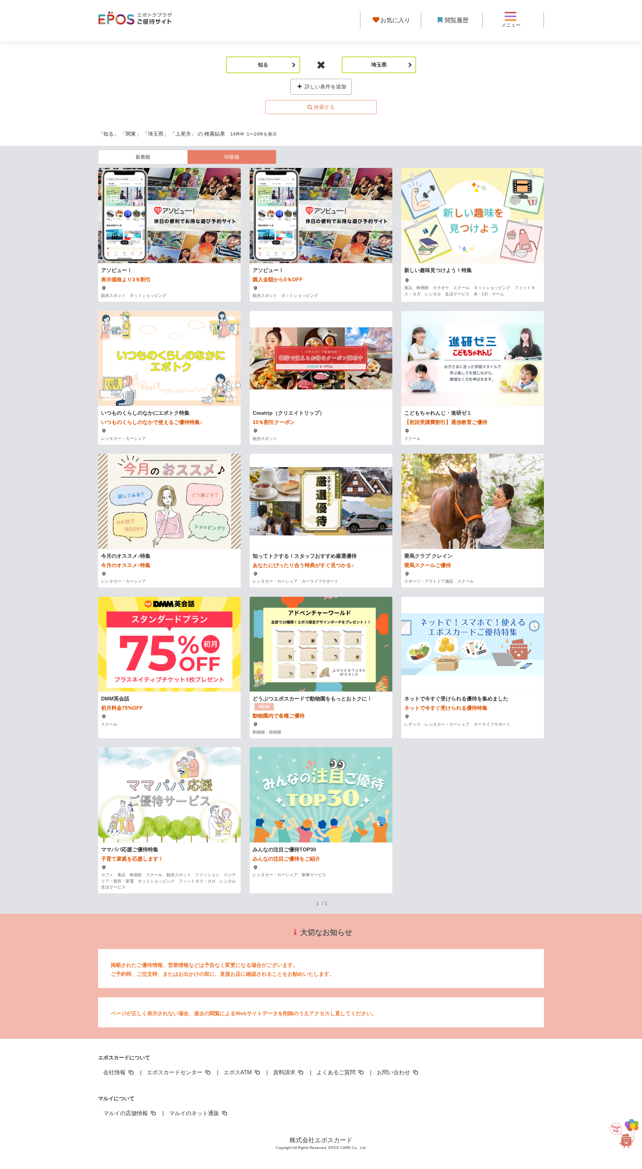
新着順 (143, 157)
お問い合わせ (394, 1072)
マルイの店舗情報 (126, 1113)
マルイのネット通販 (195, 1113)
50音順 (231, 157)
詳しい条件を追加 (324, 87)
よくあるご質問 (337, 1072)
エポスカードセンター (175, 1072)
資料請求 (285, 1072)
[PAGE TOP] (619, 1134)
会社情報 (115, 1072)
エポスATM (238, 1072)
